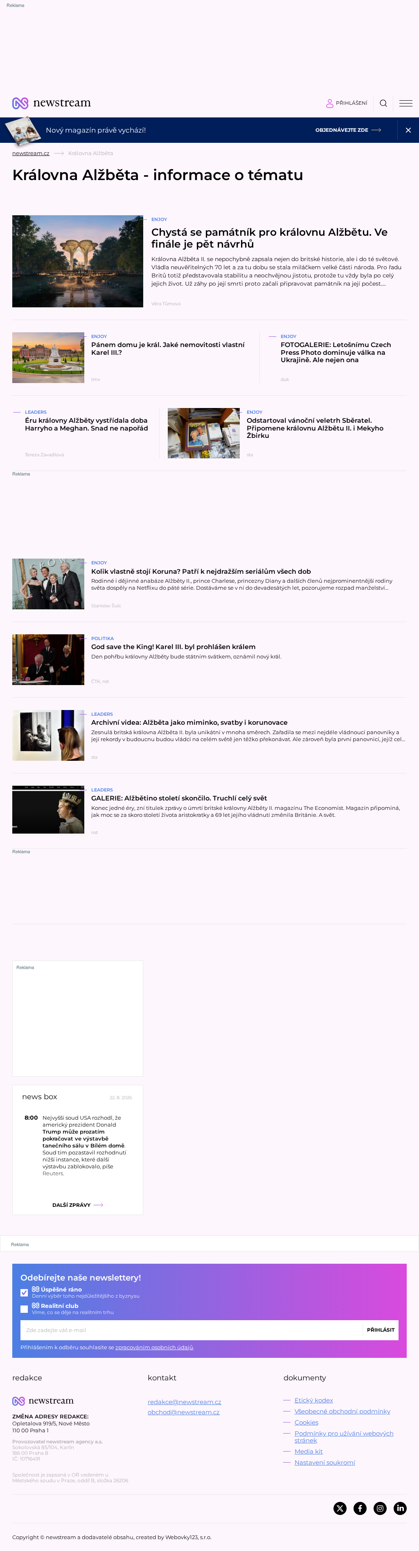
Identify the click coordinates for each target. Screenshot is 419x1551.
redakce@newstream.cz (184, 1402)
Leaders (36, 412)
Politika (102, 638)
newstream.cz (31, 153)
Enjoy (159, 219)
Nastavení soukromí (325, 1462)
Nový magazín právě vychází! (96, 130)
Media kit (309, 1451)
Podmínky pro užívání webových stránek (344, 1437)
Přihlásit (380, 1330)
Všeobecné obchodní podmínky (342, 1411)
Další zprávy (71, 1205)
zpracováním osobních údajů (154, 1347)
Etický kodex (314, 1400)
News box (39, 1097)
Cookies (306, 1422)
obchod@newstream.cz (184, 1412)
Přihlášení (351, 103)
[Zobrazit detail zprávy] (77, 1145)
